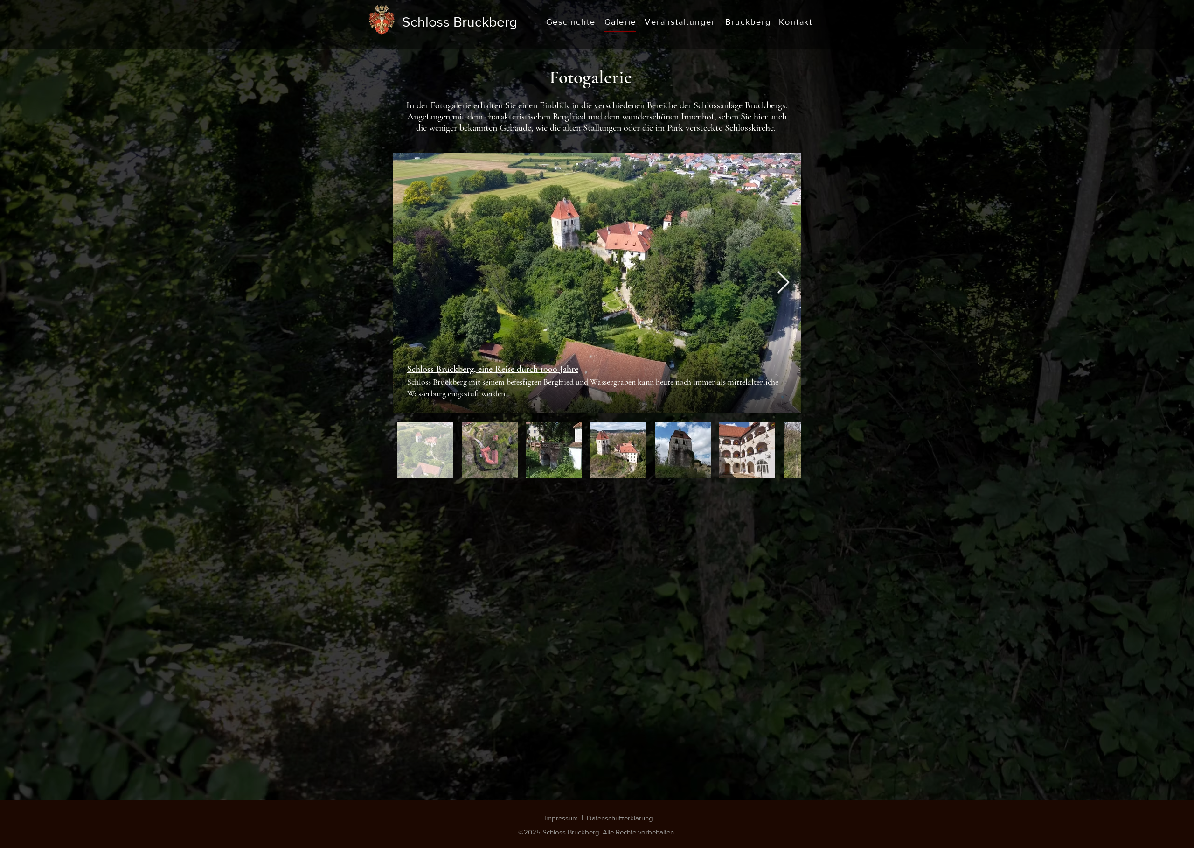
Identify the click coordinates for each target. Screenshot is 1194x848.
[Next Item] (783, 283)
